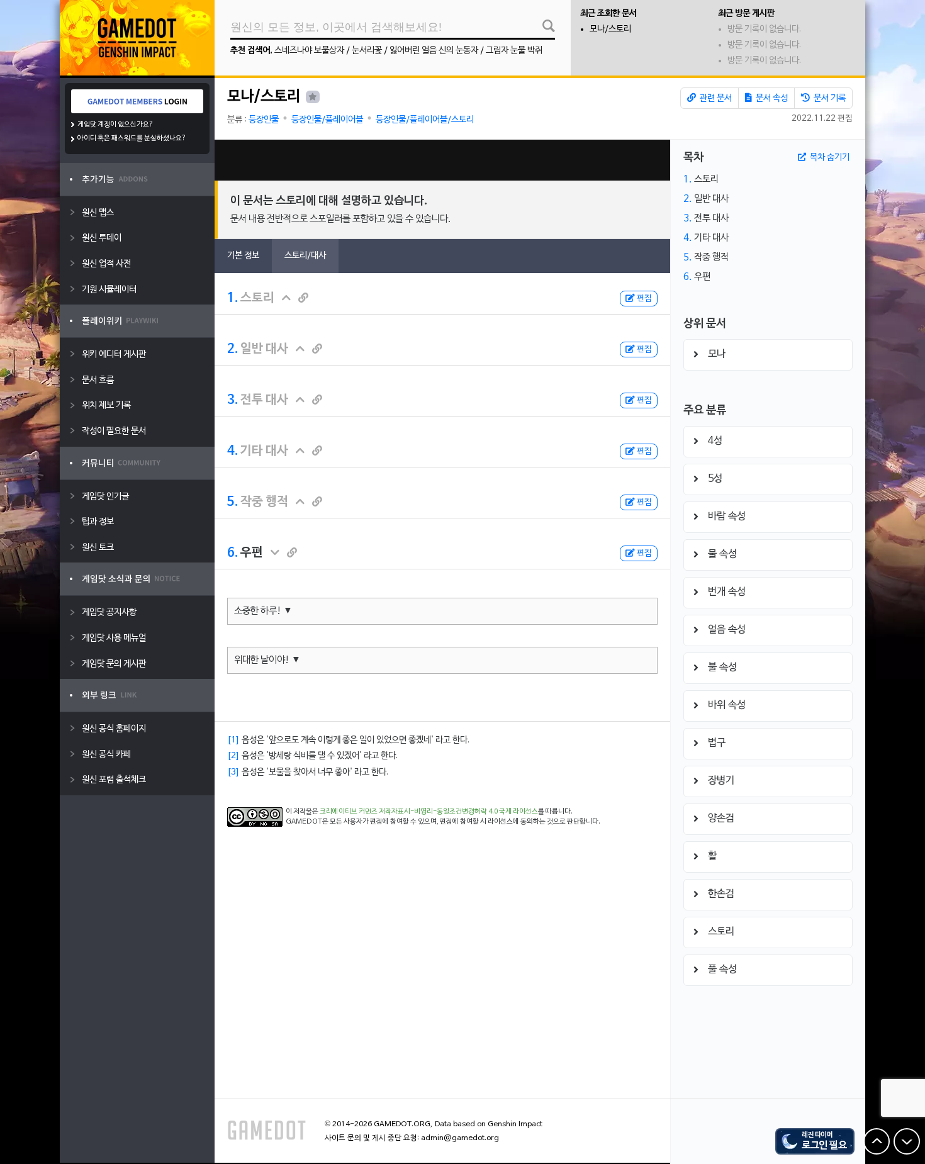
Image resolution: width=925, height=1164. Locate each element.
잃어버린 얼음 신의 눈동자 (434, 50)
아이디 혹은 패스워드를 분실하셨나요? (131, 138)
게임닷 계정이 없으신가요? (115, 124)
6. (232, 553)
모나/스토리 (610, 29)
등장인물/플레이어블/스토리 (425, 120)
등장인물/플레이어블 (327, 120)
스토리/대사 (305, 255)
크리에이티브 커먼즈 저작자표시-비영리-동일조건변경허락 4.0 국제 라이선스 (429, 811)
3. (232, 400)
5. (232, 502)
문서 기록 (829, 98)
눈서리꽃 (367, 50)
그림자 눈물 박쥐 (514, 50)
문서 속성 (771, 98)
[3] (233, 772)
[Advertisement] (442, 160)
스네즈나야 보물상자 (309, 50)
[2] (233, 756)
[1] (233, 740)
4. (232, 451)
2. (232, 349)
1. (232, 298)
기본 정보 (243, 255)
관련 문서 (715, 98)
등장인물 (264, 120)
